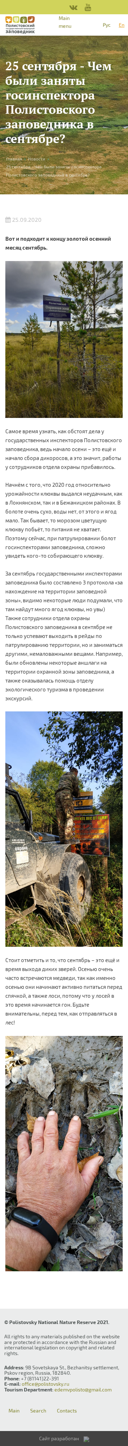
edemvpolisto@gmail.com (83, 1389)
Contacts (67, 1410)
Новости (36, 158)
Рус (107, 25)
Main (14, 1410)
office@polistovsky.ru (45, 1384)
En (121, 25)
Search (38, 1410)
